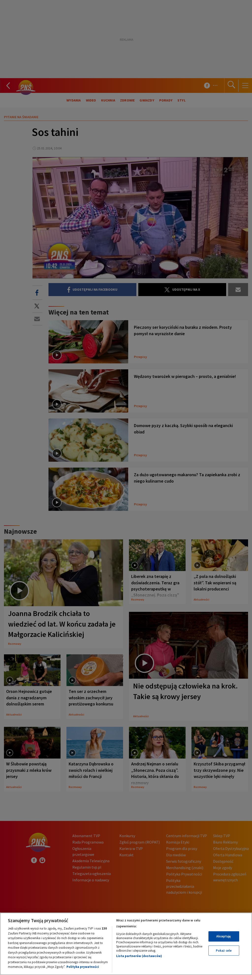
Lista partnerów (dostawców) (139, 956)
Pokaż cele (224, 950)
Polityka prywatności (82, 967)
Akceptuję (223, 936)
